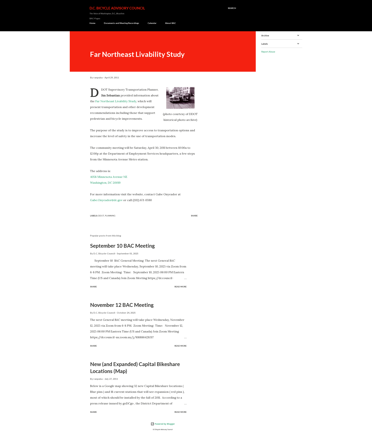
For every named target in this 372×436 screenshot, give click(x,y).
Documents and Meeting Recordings (121, 23)
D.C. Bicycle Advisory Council (117, 8)
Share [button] (194, 215)
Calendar (152, 23)
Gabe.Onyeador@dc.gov (106, 200)
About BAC (170, 23)
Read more (181, 286)
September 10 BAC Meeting (122, 245)
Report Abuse (268, 51)
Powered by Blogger (164, 423)
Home (92, 23)
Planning (110, 215)
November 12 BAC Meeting (122, 305)
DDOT (101, 215)
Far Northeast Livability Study (115, 101)
